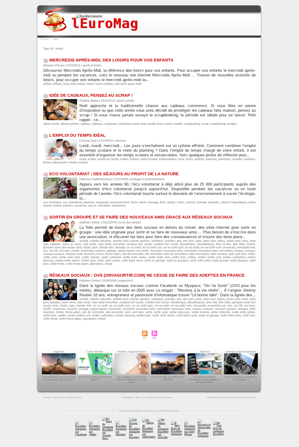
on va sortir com (152, 247)
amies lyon (234, 241)
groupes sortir (52, 247)
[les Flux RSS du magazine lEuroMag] (218, 422)
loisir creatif (147, 123)
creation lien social (165, 244)
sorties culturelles (234, 257)
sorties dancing (125, 315)
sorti (231, 254)
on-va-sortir (192, 247)
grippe (171, 202)
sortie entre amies (135, 257)
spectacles (96, 263)
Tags (55, 39)
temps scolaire (78, 162)
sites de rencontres (176, 254)
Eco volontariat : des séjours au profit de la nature (114, 174)
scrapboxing (218, 123)
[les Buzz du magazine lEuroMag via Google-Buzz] (107, 418)
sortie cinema (91, 257)
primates (213, 202)
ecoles (92, 159)
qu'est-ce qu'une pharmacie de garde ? (95, 378)
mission (191, 202)
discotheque (188, 244)
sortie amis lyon (69, 257)
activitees (157, 241)
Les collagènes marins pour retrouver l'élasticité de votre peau (132, 379)
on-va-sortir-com (211, 247)
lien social (68, 247)
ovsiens (100, 250)
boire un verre (72, 244)
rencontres (226, 250)
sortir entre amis (200, 260)
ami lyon (188, 241)
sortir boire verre (132, 260)
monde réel (106, 247)
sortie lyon (179, 257)
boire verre (69, 302)
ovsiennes (87, 250)
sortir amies (112, 260)
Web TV (140, 397)
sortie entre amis (160, 257)
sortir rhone (57, 263)
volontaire (104, 205)
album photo (51, 123)
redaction (167, 397)
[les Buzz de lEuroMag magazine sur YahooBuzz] (176, 422)
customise (110, 123)
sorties (192, 257)
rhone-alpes (113, 254)
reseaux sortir (73, 254)
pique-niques (126, 250)
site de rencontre (132, 254)
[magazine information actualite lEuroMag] (89, 15)
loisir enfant (78, 84)
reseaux (250, 250)
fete (235, 244)
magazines (58, 351)
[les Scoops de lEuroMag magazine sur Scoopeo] (134, 419)
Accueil (45, 39)
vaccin (92, 205)
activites (170, 241)
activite (83, 241)
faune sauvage (149, 202)
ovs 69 (53, 250)
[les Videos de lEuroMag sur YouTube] (163, 419)
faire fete (211, 302)
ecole (82, 159)
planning (211, 159)
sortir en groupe (154, 260)
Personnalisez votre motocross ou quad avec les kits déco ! (58, 378)
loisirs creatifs (173, 123)
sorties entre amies (67, 260)
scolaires (249, 159)
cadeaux (97, 123)
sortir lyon (249, 315)
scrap (205, 123)
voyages (168, 351)
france (251, 244)
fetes (242, 244)
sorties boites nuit (209, 257)
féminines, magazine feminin (132, 351)
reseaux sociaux (53, 254)
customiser (125, 123)
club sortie (89, 244)
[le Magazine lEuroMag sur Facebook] (81, 422)
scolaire (237, 159)
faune (134, 202)
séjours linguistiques (234, 202)
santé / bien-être (95, 351)
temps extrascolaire (55, 162)
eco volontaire (52, 202)
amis (245, 241)
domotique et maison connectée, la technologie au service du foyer (204, 379)
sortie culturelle (111, 257)
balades (55, 244)
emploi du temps (108, 159)
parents (199, 159)
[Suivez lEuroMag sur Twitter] (94, 422)
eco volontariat (72, 202)
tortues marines (63, 205)
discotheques (205, 244)
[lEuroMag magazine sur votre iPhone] (189, 422)
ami (179, 241)
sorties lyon (88, 260)
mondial (120, 247)
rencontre (142, 250)
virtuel (108, 263)
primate (202, 202)
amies (221, 241)
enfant (47, 84)
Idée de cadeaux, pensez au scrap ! (91, 95)
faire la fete (223, 244)
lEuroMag (127, 397)
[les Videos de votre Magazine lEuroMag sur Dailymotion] (148, 419)
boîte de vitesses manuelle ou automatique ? (241, 378)
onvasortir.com (246, 247)
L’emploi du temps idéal (77, 135)
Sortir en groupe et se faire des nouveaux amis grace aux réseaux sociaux (141, 217)
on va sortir (133, 247)
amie (198, 241)
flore (163, 202)
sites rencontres (199, 254)
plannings (224, 159)
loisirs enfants (104, 84)
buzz (157, 397)
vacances (81, 205)
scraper (232, 123)
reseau (239, 250)
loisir (66, 84)
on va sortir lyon (174, 247)
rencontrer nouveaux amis (201, 250)
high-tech (204, 351)
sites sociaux (219, 254)
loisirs (90, 84)
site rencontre (153, 254)
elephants (102, 202)
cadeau (85, 123)
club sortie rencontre (111, 244)
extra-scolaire (149, 159)
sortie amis (50, 257)
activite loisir (120, 241)
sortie (251, 254)
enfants (57, 84)
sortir (100, 260)
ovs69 (75, 250)
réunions (89, 254)
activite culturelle (100, 241)
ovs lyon (64, 250)
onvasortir (229, 247)
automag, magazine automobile (241, 351)
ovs (45, 250)
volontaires (119, 205)
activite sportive (140, 241)
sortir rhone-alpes (77, 263)
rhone (100, 254)
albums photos (70, 123)
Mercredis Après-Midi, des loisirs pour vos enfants (111, 60)
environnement (119, 202)
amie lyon (209, 241)
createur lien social (139, 244)
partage (112, 250)
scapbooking (192, 123)
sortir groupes (239, 260)
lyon (95, 247)
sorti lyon (241, 254)
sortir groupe (220, 260)
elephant (88, 202)
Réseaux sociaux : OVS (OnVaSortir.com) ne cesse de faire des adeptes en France (147, 275)
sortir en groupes (178, 260)
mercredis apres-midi (127, 84)
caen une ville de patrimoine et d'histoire (168, 378)
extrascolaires (168, 159)
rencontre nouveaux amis (166, 250)
